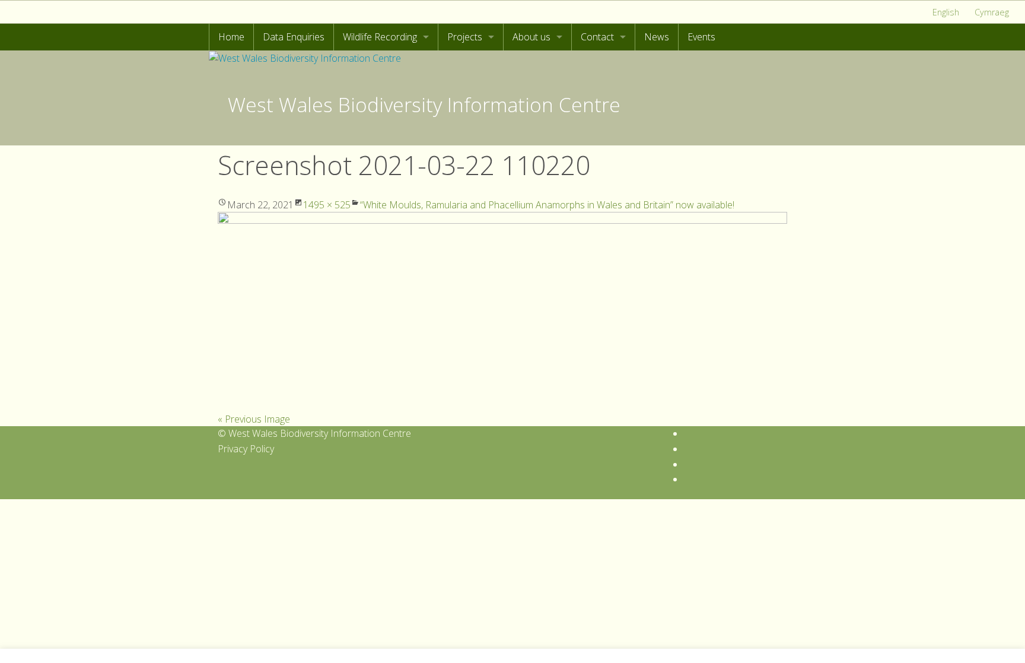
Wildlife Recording (380, 36)
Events (701, 36)
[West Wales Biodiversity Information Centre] (305, 57)
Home (231, 36)
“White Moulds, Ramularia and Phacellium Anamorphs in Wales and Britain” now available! (547, 204)
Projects (464, 36)
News (656, 36)
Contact (597, 36)
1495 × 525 (327, 204)
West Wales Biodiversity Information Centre (424, 104)
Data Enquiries (293, 36)
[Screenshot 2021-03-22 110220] (502, 311)
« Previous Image (254, 419)
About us (531, 36)
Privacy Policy (246, 448)
